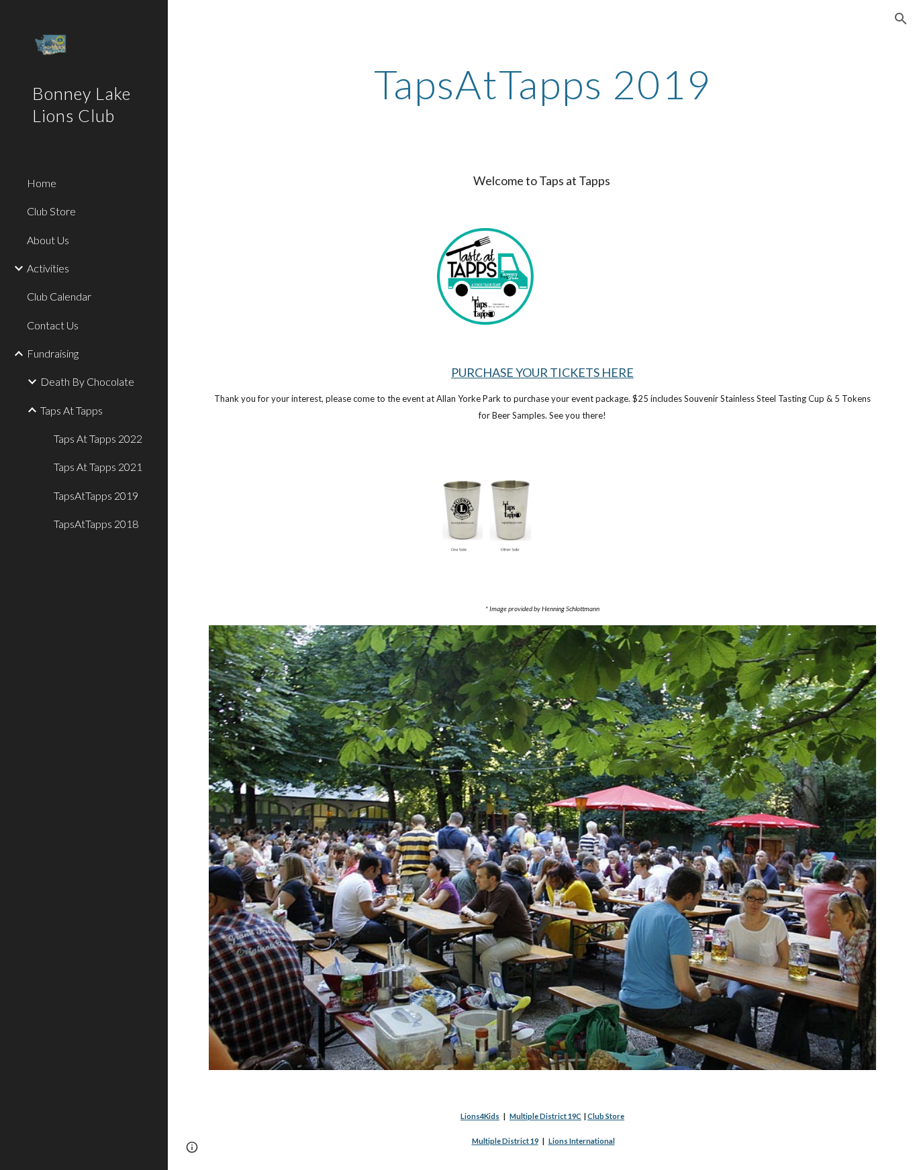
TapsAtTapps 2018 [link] (96, 523)
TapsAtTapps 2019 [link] (96, 495)
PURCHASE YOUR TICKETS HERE (542, 372)
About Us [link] (48, 239)
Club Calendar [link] (59, 296)
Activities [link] (48, 268)
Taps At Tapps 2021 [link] (98, 466)
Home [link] (41, 182)
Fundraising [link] (53, 353)
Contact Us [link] (53, 325)
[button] (901, 19)
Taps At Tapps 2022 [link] (98, 438)
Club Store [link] (51, 211)
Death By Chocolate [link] (87, 381)
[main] (543, 83)
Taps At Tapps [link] (71, 410)
